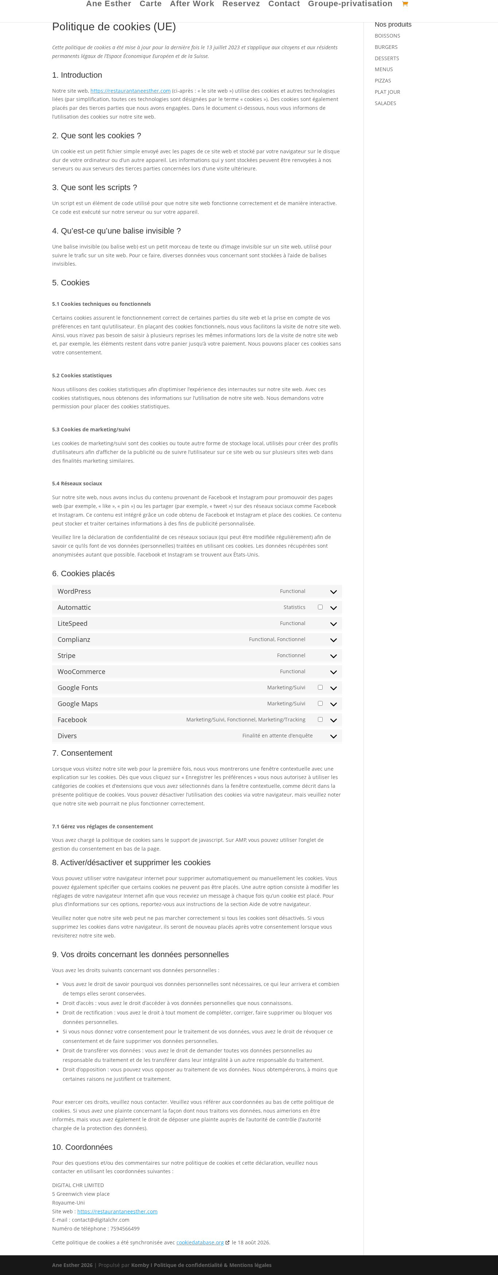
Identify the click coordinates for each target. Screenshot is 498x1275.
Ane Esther (109, 4)
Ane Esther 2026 (72, 1264)
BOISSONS (387, 35)
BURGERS (386, 46)
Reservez (241, 4)
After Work (192, 4)
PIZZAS (383, 80)
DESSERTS (387, 58)
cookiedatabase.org (200, 1242)
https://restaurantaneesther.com (130, 90)
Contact (284, 4)
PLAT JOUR (387, 91)
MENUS (384, 69)
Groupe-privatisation (350, 4)
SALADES (385, 103)
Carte (151, 4)
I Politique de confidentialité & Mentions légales (211, 1264)
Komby (140, 1264)
